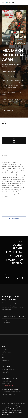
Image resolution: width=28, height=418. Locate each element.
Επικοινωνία (6, 360)
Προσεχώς (5, 355)
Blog (3, 357)
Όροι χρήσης (6, 372)
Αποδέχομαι (5, 414)
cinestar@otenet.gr (8, 385)
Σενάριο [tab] (4, 155)
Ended (4, 123)
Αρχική (4, 349)
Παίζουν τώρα (6, 352)
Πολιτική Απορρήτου (8, 369)
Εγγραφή (21, 316)
